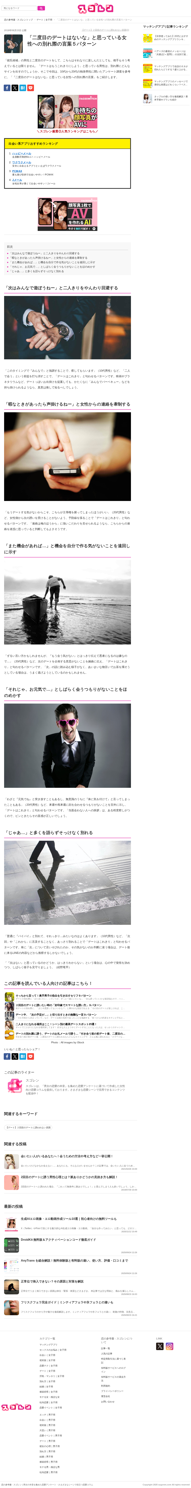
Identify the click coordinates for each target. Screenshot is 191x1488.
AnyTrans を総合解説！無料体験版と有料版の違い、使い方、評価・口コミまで (74, 1260)
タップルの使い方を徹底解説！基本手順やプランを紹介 (171, 98)
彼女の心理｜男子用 (50, 1446)
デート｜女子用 (44, 19)
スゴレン (32, 1080)
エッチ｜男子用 (47, 1414)
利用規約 (105, 1386)
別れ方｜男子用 (47, 1451)
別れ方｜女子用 (47, 1381)
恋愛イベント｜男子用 (51, 1435)
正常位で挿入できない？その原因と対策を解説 (52, 1281)
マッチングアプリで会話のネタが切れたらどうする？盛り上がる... (171, 68)
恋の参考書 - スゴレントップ (18, 19)
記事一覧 (105, 1348)
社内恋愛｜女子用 (48, 1402)
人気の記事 (106, 1353)
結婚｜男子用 (46, 1456)
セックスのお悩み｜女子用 (53, 1350)
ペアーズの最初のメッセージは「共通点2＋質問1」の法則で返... (171, 53)
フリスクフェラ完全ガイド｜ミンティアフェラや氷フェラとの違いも (67, 1302)
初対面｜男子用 (47, 1425)
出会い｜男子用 (47, 1420)
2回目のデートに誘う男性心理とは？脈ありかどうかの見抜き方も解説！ (69, 1177)
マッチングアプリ (48, 1344)
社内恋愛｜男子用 (48, 1472)
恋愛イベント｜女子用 (51, 1407)
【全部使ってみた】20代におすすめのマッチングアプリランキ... (171, 38)
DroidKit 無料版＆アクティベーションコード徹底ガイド (58, 1239)
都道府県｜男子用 (48, 1462)
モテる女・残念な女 (50, 1397)
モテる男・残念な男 (50, 1467)
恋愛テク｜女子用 (48, 1365)
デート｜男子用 (47, 1441)
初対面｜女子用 (47, 1360)
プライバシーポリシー (112, 1391)
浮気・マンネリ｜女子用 (52, 1376)
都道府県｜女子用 (48, 1392)
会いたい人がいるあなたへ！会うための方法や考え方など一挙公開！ (67, 1156)
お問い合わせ (108, 1401)
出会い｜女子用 (47, 1355)
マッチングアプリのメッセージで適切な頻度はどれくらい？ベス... (171, 83)
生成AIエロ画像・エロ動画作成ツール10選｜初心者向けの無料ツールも (69, 1218)
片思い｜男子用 (47, 1430)
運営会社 (105, 1396)
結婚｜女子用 (46, 1386)
